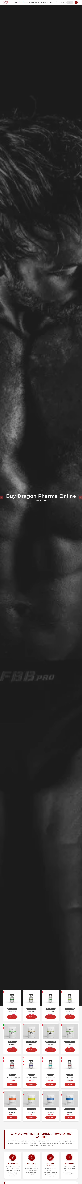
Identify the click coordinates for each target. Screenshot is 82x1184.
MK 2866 (50, 1044)
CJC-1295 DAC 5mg (31, 1077)
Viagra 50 (70, 1112)
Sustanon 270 (70, 1011)
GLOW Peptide (70, 1077)
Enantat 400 (12, 1011)
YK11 (70, 1044)
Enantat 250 (50, 1011)
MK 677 (31, 1044)
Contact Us (50, 2)
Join (70, 2)
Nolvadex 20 (50, 1112)
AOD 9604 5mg (50, 1077)
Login (62, 2)
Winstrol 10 (31, 1112)
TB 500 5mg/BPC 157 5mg (12, 1077)
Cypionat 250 (31, 1011)
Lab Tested (43, 2)
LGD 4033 (12, 1044)
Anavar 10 (12, 1112)
